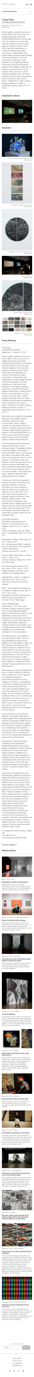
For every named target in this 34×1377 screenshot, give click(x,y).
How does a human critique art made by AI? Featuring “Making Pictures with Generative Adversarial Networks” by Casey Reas (15, 1216)
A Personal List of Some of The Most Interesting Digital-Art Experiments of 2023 (16, 959)
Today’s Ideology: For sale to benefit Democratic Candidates (16, 1252)
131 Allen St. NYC (17, 1361)
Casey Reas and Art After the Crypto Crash (15, 1099)
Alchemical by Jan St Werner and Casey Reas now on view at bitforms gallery (16, 1174)
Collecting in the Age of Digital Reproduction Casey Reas (15, 1305)
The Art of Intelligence (8, 1014)
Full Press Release (8, 844)
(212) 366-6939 (17, 1363)
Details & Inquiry (28, 160)
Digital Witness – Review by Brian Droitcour (15, 882)
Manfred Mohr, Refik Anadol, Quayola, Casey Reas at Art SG (15, 1054)
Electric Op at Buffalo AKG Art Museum (14, 920)
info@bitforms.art (17, 1365)
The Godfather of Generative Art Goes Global (15, 1133)
